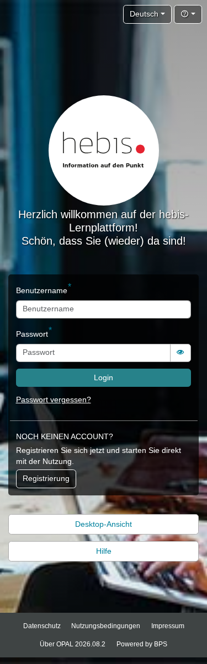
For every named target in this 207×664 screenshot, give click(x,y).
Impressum (167, 626)
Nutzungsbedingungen (105, 626)
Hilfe (104, 551)
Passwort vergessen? (53, 400)
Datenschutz (42, 626)
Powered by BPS (141, 644)
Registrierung (46, 478)
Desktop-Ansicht (103, 524)
